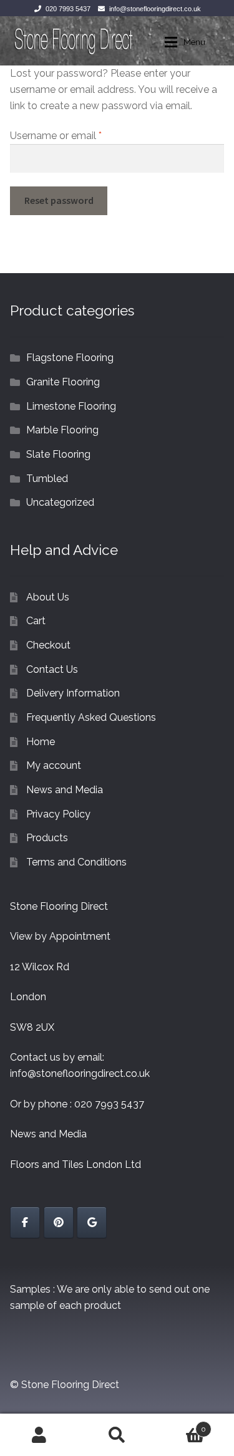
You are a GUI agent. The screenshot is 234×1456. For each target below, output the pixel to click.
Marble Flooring (62, 430)
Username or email (76, 135)
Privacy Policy (58, 814)
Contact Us (52, 669)
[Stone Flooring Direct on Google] (92, 1222)
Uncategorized (60, 502)
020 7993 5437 (68, 8)
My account (53, 765)
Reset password (59, 200)
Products (47, 838)
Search (117, 1435)
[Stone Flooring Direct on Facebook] (25, 1222)
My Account (39, 1435)
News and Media (64, 790)
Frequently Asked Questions (91, 717)
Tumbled (47, 479)
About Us (47, 597)
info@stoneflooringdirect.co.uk (155, 8)
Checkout (48, 645)
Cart (36, 621)
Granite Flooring (63, 382)
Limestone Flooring (71, 406)
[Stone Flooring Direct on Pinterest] (59, 1222)
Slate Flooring (58, 454)
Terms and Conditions (76, 862)
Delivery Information (73, 693)
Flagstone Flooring (70, 358)
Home (40, 742)
